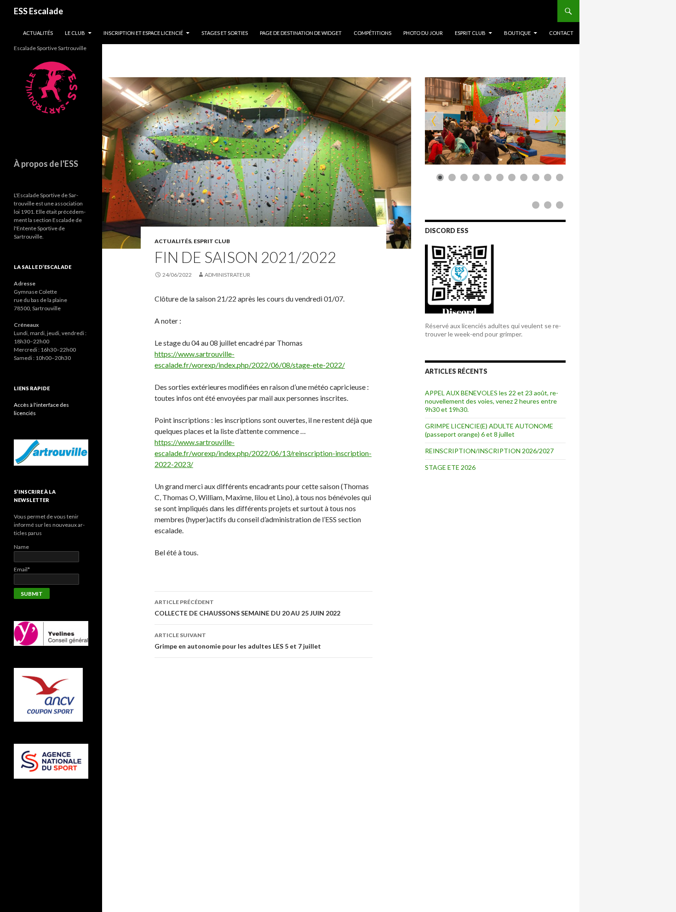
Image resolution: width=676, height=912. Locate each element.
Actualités (38, 33)
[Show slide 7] (512, 177)
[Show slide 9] (535, 177)
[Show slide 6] (500, 177)
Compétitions (372, 33)
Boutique (517, 33)
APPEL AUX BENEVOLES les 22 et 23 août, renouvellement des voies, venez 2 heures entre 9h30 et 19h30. (491, 401)
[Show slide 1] (440, 177)
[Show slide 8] (523, 177)
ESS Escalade (38, 11)
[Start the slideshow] (537, 121)
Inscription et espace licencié (143, 33)
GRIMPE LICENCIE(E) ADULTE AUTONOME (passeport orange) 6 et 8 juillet (489, 430)
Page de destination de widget (301, 33)
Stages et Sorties (224, 33)
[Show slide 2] (452, 177)
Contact (561, 33)
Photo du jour (423, 33)
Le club (75, 33)
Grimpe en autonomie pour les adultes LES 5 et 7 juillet (238, 641)
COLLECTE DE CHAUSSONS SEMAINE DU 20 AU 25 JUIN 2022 (247, 607)
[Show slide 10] (547, 177)
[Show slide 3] (464, 177)
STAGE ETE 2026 (450, 467)
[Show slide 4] (476, 177)
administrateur (227, 274)
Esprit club (470, 33)
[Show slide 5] (488, 177)
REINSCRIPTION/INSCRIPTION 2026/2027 (489, 451)
